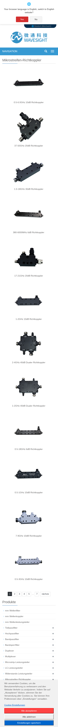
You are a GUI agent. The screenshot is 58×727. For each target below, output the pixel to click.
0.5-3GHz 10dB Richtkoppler (29, 579)
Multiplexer (10, 656)
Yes (22, 19)
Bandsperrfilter (12, 645)
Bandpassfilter (12, 639)
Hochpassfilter (12, 633)
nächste (45, 594)
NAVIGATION (9, 51)
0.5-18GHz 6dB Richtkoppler (29, 449)
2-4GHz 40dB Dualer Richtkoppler (28, 362)
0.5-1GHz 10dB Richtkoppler (29, 492)
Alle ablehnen (29, 717)
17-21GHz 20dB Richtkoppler (28, 275)
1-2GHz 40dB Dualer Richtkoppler (28, 406)
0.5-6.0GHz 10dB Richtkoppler (29, 102)
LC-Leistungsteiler (14, 668)
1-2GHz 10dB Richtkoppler (29, 319)
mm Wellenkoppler (14, 616)
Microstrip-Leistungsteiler (17, 662)
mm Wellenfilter (12, 610)
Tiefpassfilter (11, 628)
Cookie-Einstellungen (14, 705)
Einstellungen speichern (29, 723)
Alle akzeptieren (29, 711)
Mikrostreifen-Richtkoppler (18, 679)
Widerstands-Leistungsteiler (18, 673)
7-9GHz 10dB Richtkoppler (29, 536)
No (36, 19)
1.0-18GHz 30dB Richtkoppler (28, 189)
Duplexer (9, 650)
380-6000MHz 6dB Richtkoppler (28, 232)
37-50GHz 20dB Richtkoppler (28, 145)
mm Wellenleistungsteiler (17, 622)
